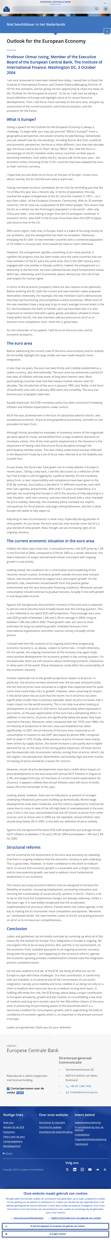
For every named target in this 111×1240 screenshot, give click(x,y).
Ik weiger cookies (57, 1234)
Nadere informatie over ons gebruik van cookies (76, 1218)
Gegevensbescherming (88, 1123)
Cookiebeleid (82, 1135)
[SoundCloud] (97, 1169)
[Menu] (105, 9)
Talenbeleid (81, 1144)
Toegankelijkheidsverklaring (90, 1139)
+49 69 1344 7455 (80, 1086)
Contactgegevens (13, 1141)
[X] (67, 1169)
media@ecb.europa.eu (84, 1092)
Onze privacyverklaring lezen (29, 1218)
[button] (105, 3)
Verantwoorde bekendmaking (56, 1132)
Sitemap (8, 1153)
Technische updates (50, 1127)
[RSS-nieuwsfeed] (105, 1169)
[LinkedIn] (74, 1169)
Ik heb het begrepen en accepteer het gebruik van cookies (57, 1226)
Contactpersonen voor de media (25, 1090)
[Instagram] (82, 1169)
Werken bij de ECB (13, 1127)
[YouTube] (90, 1169)
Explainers (9, 1132)
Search (96, 8)
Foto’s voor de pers (14, 1137)
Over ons (8, 1123)
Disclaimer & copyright (52, 1123)
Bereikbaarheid (12, 1146)
